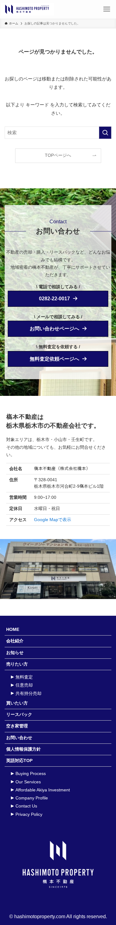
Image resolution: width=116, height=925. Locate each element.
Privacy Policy (28, 814)
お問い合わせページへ (54, 328)
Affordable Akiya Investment (42, 790)
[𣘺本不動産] (28, 9)
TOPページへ (58, 155)
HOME (12, 629)
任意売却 (24, 685)
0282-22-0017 (54, 298)
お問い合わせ (19, 737)
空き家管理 (17, 726)
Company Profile (31, 798)
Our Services (28, 782)
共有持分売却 (28, 693)
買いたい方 (17, 703)
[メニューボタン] (106, 9)
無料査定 (24, 677)
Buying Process (30, 773)
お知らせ (15, 652)
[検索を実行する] (105, 132)
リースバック (19, 714)
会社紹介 (15, 641)
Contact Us (26, 806)
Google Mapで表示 (52, 519)
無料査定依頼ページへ (54, 359)
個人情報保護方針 (23, 749)
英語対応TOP (19, 760)
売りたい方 (17, 664)
